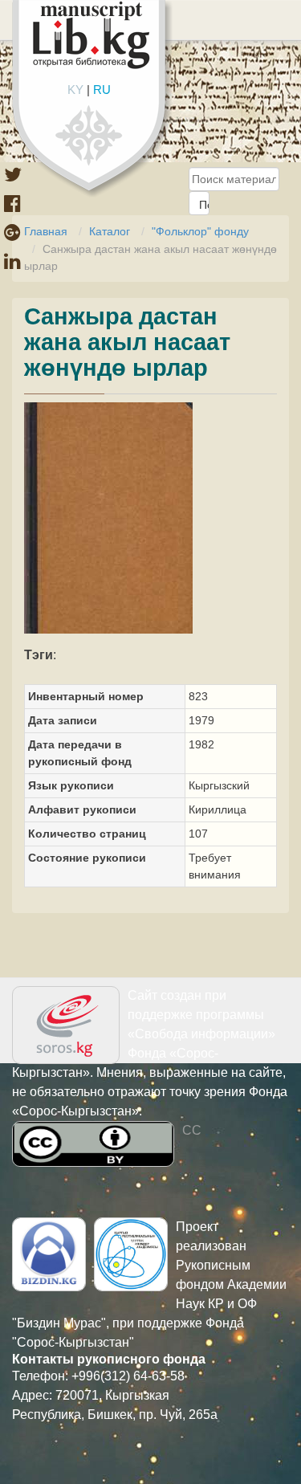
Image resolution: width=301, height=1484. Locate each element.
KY (75, 89)
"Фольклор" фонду (200, 231)
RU (102, 89)
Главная (45, 231)
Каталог (109, 231)
